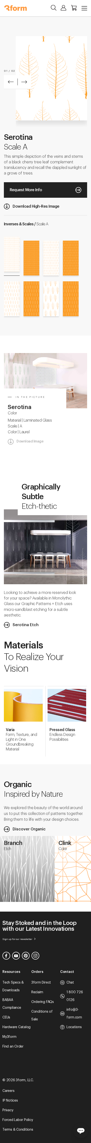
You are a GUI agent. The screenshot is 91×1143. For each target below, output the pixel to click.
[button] (10, 82)
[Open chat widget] (81, 1130)
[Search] (54, 8)
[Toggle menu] (84, 8)
